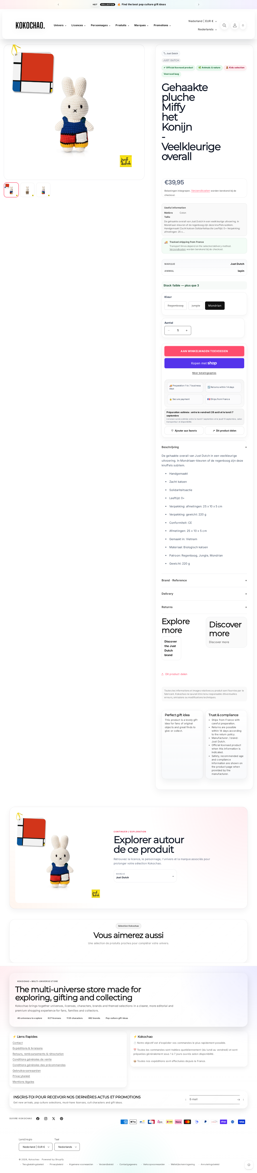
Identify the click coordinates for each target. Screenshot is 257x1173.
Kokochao (34, 1159)
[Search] (224, 25)
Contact (18, 1042)
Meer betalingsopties (204, 372)
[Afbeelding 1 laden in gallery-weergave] (11, 190)
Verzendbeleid (106, 1164)
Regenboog (177, 307)
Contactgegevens (128, 1164)
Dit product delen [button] (176, 674)
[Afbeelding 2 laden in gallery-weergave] (27, 190)
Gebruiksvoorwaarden (27, 1070)
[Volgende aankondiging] (199, 4)
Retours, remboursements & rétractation (38, 1053)
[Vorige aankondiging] (58, 4)
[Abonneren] (238, 1099)
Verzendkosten (200, 190)
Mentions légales (23, 1081)
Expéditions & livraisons (28, 1048)
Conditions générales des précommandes (39, 1064)
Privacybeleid (21, 1076)
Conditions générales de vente (32, 1059)
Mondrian (214, 305)
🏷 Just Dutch (170, 53)
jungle (197, 307)
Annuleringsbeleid (210, 1164)
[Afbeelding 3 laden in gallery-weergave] (43, 190)
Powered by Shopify (53, 1159)
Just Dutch (237, 263)
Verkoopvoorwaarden (154, 1164)
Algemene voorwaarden (81, 1164)
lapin (241, 270)
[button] (243, 25)
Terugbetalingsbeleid (33, 1164)
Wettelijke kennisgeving (183, 1164)
